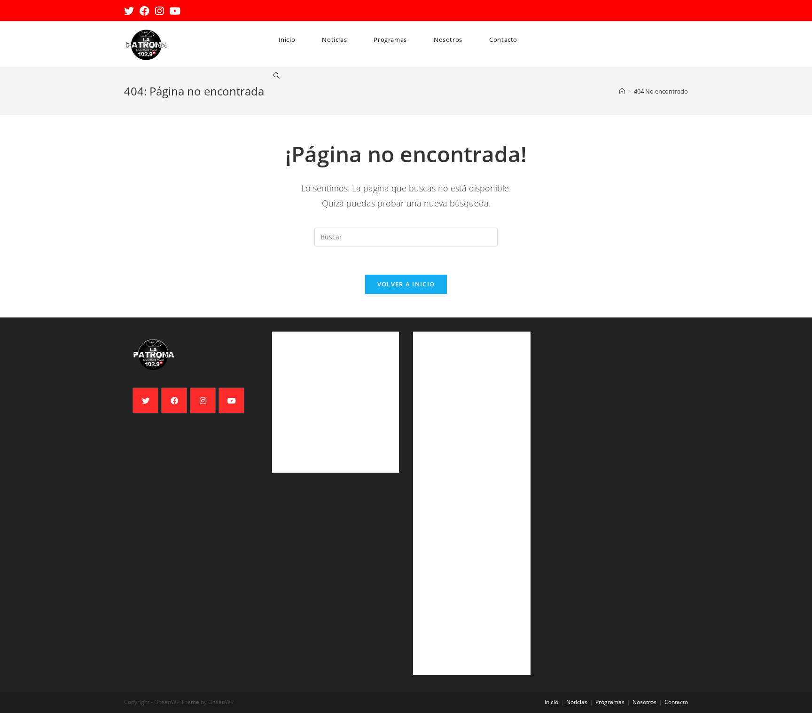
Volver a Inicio (406, 284)
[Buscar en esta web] (406, 236)
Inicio (551, 702)
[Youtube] (231, 400)
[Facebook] (174, 400)
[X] (145, 400)
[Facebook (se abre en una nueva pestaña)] (144, 11)
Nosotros (644, 702)
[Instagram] (203, 400)
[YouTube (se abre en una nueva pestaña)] (174, 11)
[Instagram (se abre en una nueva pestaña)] (159, 11)
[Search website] (276, 76)
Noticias (576, 702)
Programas (610, 702)
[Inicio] (622, 91)
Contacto (676, 702)
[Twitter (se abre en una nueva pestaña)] (130, 11)
